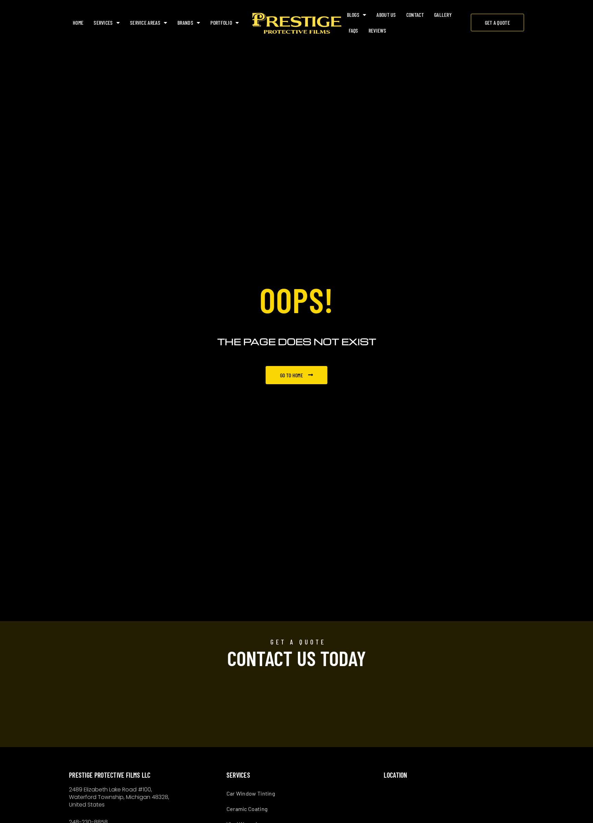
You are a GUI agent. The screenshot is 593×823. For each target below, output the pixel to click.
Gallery (443, 14)
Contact (415, 14)
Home (78, 22)
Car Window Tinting (250, 793)
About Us (386, 14)
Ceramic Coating (247, 808)
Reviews (377, 30)
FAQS (353, 30)
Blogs (353, 14)
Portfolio (221, 22)
